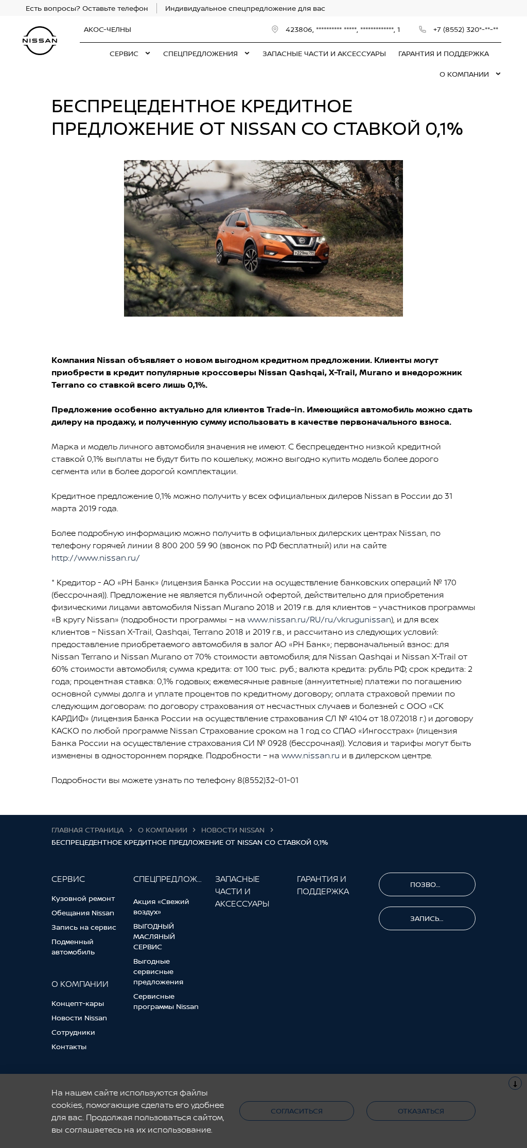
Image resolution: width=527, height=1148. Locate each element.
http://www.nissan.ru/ (95, 557)
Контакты (68, 1046)
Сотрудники (73, 1032)
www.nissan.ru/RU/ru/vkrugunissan (319, 619)
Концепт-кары (77, 1003)
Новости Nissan (79, 1017)
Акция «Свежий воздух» (161, 906)
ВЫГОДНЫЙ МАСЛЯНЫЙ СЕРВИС (154, 936)
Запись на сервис (83, 927)
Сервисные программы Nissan (166, 1001)
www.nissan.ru (311, 755)
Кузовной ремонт (83, 898)
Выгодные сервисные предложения (158, 971)
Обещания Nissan (82, 912)
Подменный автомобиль (73, 946)
